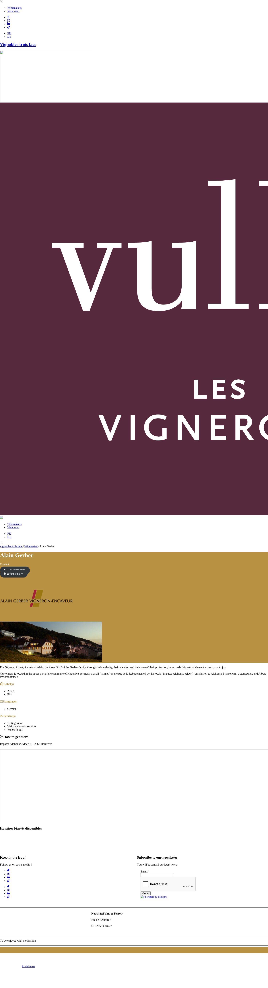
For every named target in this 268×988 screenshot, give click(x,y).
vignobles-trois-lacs (11, 546)
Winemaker (31, 546)
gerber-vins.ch (14, 573)
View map (13, 11)
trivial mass (28, 966)
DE (9, 36)
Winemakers (14, 7)
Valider (145, 893)
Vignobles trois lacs (18, 44)
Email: (144, 871)
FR (9, 33)
